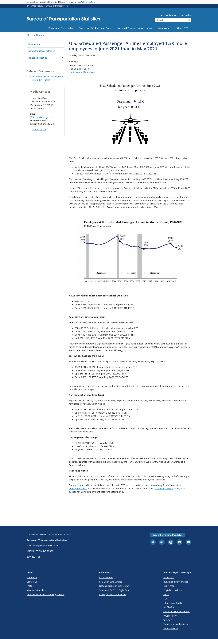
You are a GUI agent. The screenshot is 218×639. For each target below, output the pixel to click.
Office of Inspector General (176, 611)
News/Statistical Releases (41, 50)
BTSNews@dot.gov (40, 117)
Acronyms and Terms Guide (112, 594)
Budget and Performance (175, 581)
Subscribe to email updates (167, 534)
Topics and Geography (60, 28)
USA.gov (167, 619)
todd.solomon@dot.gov (81, 71)
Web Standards (170, 628)
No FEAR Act (169, 607)
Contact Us (32, 581)
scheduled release (164, 488)
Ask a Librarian (106, 577)
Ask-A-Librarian (168, 15)
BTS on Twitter (39, 129)
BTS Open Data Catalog (110, 581)
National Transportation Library (134, 28)
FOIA (165, 598)
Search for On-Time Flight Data (114, 590)
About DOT (168, 577)
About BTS (182, 28)
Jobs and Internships (36, 590)
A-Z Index (186, 15)
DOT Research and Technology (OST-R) (46, 594)
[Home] (63, 20)
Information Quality (172, 603)
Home (30, 35)
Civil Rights (168, 585)
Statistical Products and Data (95, 28)
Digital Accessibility (172, 590)
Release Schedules (37, 57)
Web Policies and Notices (175, 624)
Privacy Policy (169, 615)
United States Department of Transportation (49, 6)
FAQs (29, 585)
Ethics (166, 594)
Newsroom (164, 28)
